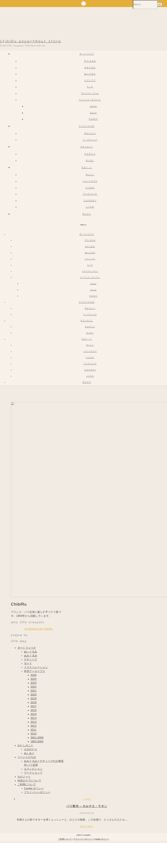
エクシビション (33, 768)
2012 (33, 726)
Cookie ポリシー (34, 788)
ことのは (90, 207)
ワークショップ (90, 140)
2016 (33, 710)
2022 (33, 686)
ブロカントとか (90, 194)
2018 (33, 702)
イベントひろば (87, 126)
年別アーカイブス (34, 671)
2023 (33, 683)
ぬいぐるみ (90, 74)
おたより (86, 214)
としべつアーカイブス (90, 100)
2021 (33, 690)
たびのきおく (90, 201)
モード (90, 87)
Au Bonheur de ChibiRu (38, 629)
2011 (33, 729)
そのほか (93, 119)
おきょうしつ (90, 133)
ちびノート (87, 167)
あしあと (90, 160)
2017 (33, 706)
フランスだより (90, 181)
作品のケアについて (29, 780)
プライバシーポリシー (37, 792)
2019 (33, 698)
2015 (33, 714)
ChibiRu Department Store (30, 41)
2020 (33, 694)
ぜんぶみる (90, 61)
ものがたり (90, 154)
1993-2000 (36, 741)
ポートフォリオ (86, 54)
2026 (93, 106)
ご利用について (26, 784)
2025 (93, 113)
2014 (33, 718)
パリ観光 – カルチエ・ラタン (86, 806)
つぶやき (87, 799)
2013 (33, 722)
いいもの (90, 188)
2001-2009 (36, 737)
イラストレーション (90, 93)
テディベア (90, 80)
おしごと (90, 175)
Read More (86, 826)
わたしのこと (87, 147)
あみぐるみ (90, 68)
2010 (33, 733)
